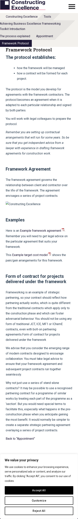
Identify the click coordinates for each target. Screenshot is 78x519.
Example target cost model (30, 255)
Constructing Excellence (22, 16)
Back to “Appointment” (20, 438)
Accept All (39, 490)
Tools (47, 16)
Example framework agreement (40, 230)
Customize (39, 500)
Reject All (39, 510)
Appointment (44, 36)
